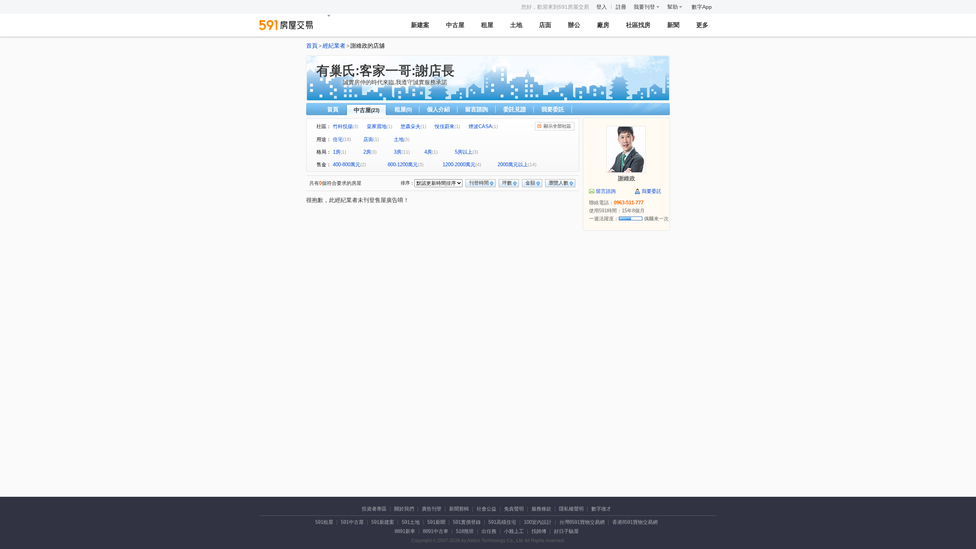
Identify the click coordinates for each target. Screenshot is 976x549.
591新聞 (436, 522)
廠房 (603, 25)
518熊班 (465, 531)
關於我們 (404, 509)
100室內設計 (538, 522)
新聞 (673, 25)
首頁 (312, 46)
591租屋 (324, 522)
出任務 (489, 531)
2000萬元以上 (513, 164)
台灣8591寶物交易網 (582, 522)
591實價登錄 (467, 522)
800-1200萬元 (403, 164)
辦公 (574, 25)
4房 (428, 152)
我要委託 (552, 109)
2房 (367, 152)
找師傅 (538, 531)
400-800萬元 (346, 164)
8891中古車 (435, 531)
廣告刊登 (431, 509)
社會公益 (486, 509)
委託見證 (514, 109)
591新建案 (382, 522)
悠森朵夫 (411, 126)
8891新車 (405, 531)
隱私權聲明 (571, 509)
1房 (336, 152)
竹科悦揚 (343, 126)
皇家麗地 (377, 126)
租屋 (487, 25)
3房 (397, 152)
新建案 (420, 25)
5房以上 (463, 152)
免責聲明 (514, 509)
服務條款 (541, 509)
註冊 (621, 7)
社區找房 (638, 25)
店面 (545, 25)
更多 (702, 25)
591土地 (411, 522)
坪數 (507, 183)
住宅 (338, 139)
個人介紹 (438, 109)
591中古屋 (352, 522)
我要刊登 (645, 7)
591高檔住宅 (502, 522)
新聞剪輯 (459, 509)
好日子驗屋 (566, 531)
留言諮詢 (476, 109)
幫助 (673, 7)
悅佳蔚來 (444, 126)
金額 (530, 183)
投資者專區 (374, 509)
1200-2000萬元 (459, 164)
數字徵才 (601, 509)
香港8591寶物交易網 (635, 522)
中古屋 (455, 25)
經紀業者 (334, 46)
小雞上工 (514, 531)
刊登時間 (479, 183)
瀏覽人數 (558, 183)
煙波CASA (480, 126)
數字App (702, 7)
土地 (516, 25)
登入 (601, 7)
